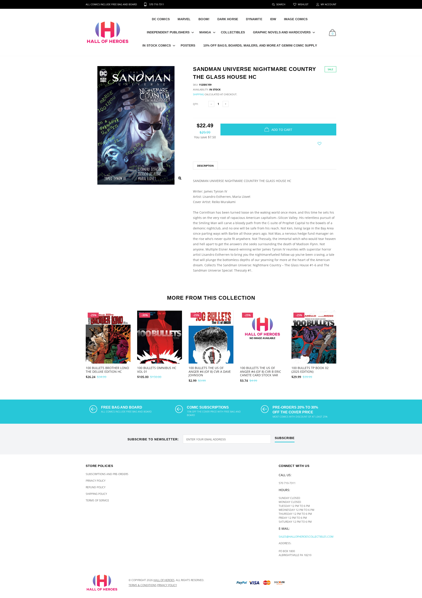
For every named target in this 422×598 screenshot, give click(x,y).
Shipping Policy (96, 494)
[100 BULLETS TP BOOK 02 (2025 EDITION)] (313, 345)
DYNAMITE (254, 19)
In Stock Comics (156, 45)
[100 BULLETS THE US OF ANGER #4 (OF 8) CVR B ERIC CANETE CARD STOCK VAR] (262, 337)
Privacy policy (167, 585)
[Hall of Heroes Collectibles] (104, 582)
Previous (76, 344)
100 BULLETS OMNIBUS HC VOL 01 (156, 370)
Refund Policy (96, 487)
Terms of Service (97, 500)
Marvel (184, 19)
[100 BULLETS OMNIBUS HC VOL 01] (159, 343)
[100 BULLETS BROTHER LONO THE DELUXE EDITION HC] (108, 345)
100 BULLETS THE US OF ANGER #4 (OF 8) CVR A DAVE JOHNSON (210, 371)
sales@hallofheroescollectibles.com (306, 537)
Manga (205, 32)
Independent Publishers (168, 32)
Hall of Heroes (164, 580)
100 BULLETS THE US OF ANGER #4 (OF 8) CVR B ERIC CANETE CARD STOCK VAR (260, 371)
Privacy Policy (96, 481)
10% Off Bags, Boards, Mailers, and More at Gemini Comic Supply (260, 45)
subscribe (285, 438)
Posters (188, 45)
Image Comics (295, 19)
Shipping (198, 94)
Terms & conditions (142, 585)
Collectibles (233, 32)
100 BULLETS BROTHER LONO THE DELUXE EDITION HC (107, 370)
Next (346, 344)
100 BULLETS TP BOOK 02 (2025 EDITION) (310, 370)
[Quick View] (124, 325)
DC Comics (161, 19)
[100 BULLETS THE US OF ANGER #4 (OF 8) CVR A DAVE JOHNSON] (211, 344)
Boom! (203, 19)
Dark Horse (227, 19)
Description (205, 165)
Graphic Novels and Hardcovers (282, 32)
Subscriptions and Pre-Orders (107, 474)
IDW (273, 19)
